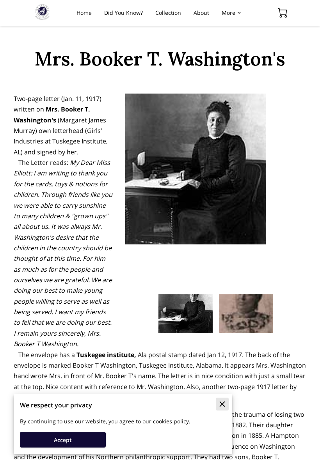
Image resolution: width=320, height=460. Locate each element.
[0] (282, 13)
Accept (63, 440)
